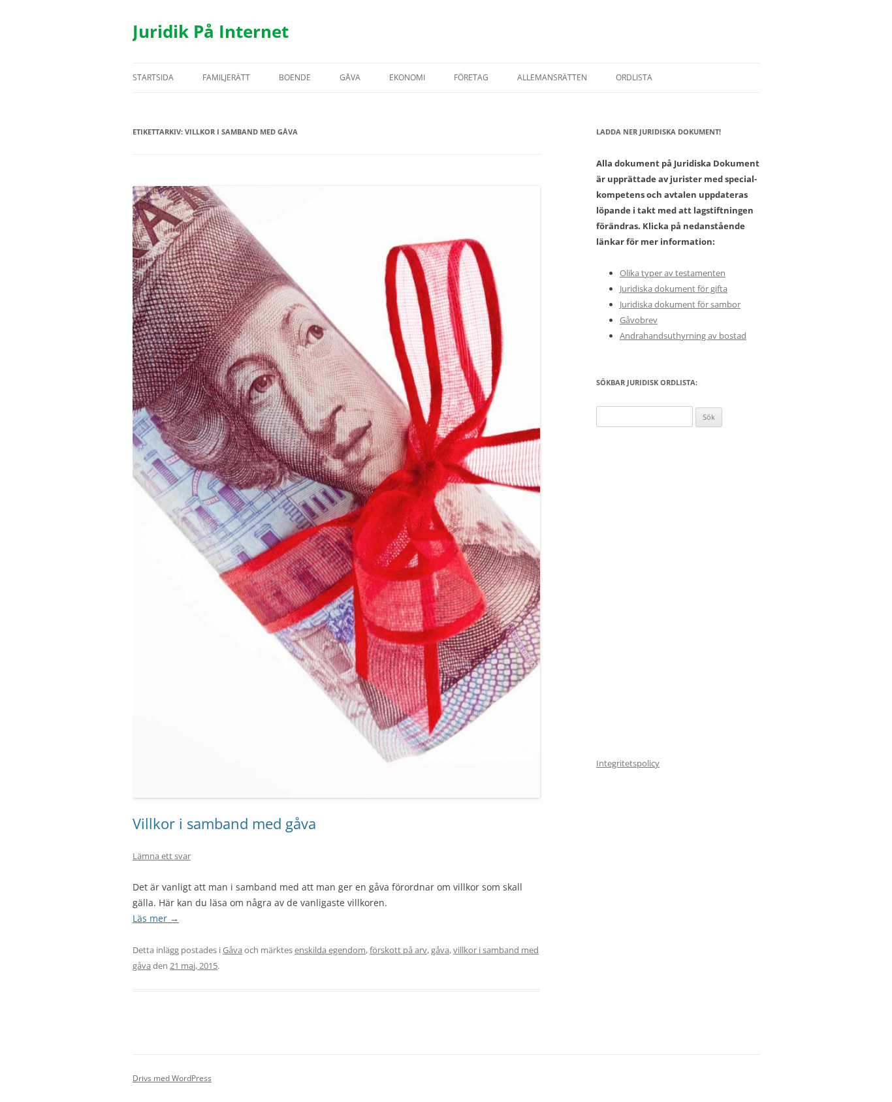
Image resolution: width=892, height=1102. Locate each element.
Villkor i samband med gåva (224, 823)
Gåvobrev (639, 320)
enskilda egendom (330, 950)
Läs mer (156, 918)
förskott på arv (398, 950)
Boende (295, 77)
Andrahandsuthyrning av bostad (683, 335)
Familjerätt (226, 77)
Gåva (350, 77)
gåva (440, 950)
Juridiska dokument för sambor (680, 304)
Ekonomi (407, 77)
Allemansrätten (552, 77)
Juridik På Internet (211, 31)
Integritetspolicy (628, 763)
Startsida (153, 77)
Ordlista (634, 77)
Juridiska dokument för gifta (673, 288)
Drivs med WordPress (172, 1078)
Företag (471, 77)
